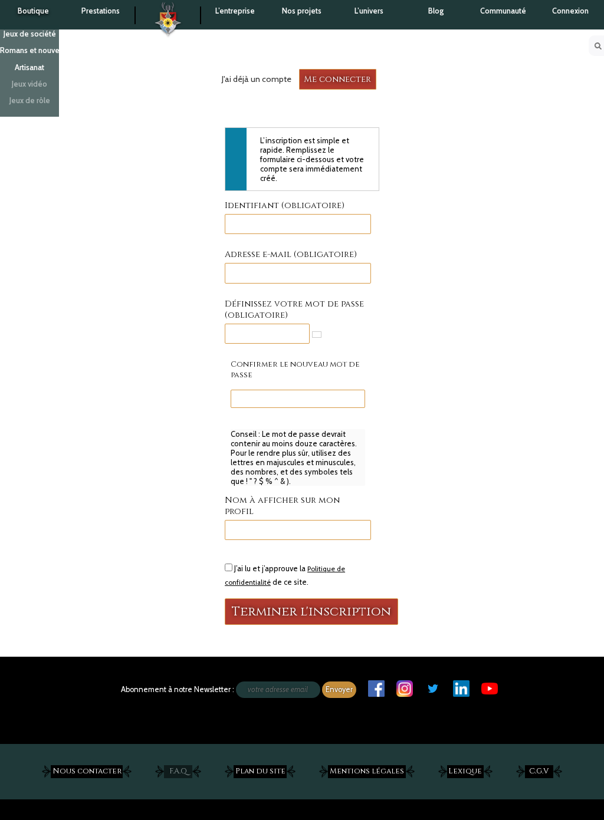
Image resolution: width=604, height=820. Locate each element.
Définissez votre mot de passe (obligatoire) (294, 309)
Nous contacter (87, 771)
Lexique (465, 771)
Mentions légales (367, 771)
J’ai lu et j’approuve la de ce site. (285, 575)
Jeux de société (30, 33)
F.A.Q (178, 771)
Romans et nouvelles (29, 50)
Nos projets (301, 10)
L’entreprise (235, 10)
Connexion (570, 10)
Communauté (503, 10)
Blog (436, 10)
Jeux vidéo (29, 84)
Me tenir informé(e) (80, 687)
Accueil (168, 12)
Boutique (33, 10)
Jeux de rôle (29, 100)
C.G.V (539, 771)
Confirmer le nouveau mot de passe (295, 369)
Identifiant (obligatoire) (284, 205)
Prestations (100, 10)
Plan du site (260, 771)
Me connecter (337, 79)
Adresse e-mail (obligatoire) (291, 254)
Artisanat (29, 67)
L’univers (368, 10)
